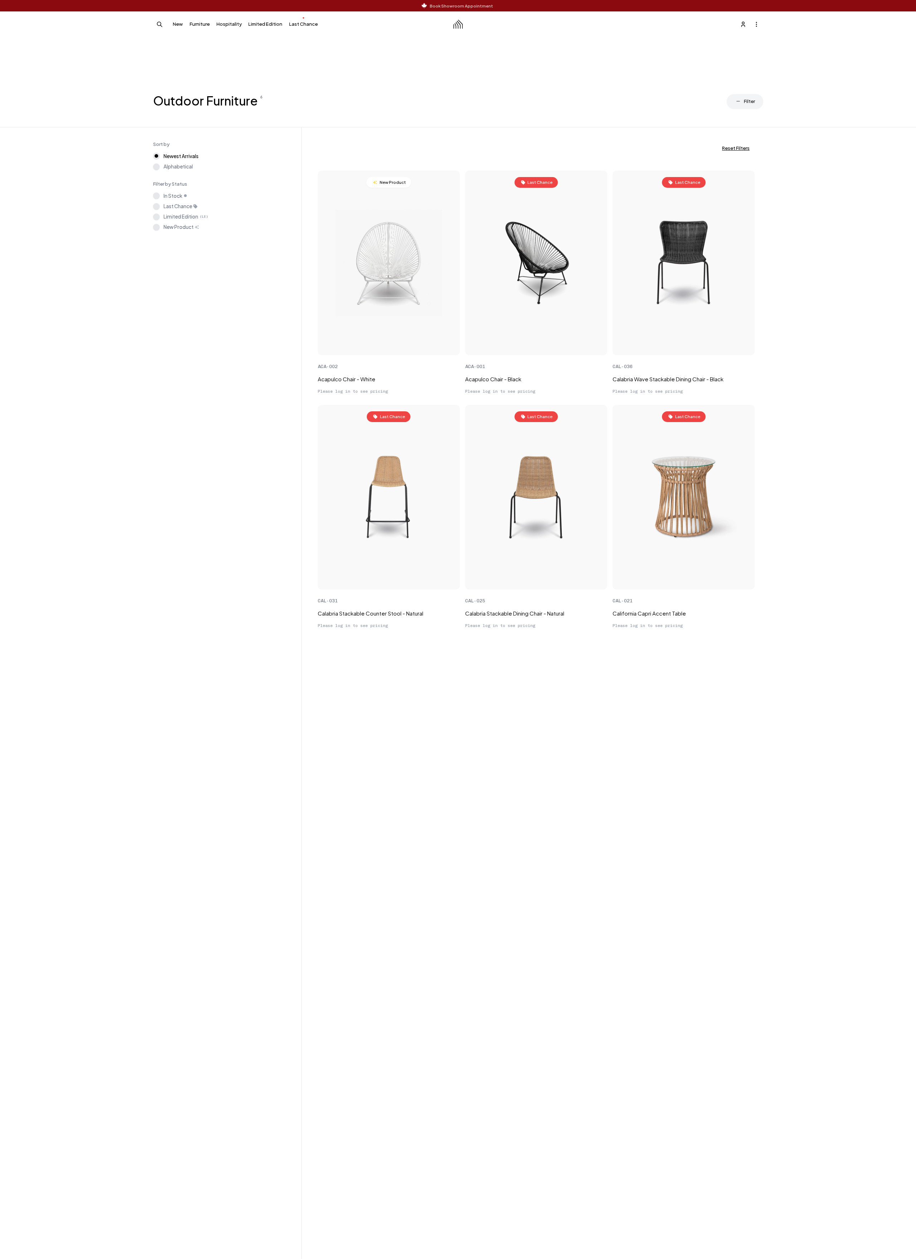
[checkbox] (156, 195)
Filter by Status (170, 184)
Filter (749, 101)
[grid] (536, 402)
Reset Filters (736, 148)
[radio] (156, 156)
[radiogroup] (223, 161)
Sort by (161, 144)
